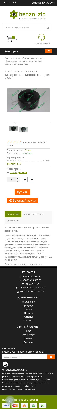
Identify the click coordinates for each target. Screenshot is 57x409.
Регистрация (28, 334)
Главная (8, 58)
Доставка (28, 342)
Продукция (28, 305)
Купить (22, 192)
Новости (28, 313)
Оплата (28, 338)
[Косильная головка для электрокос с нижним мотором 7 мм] (13, 129)
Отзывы (28, 316)
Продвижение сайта (12, 399)
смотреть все (14, 163)
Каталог (17, 58)
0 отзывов (28, 142)
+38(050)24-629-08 (32, 280)
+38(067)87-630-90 (32, 276)
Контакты (29, 320)
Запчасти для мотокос (33, 58)
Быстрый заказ (24, 200)
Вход (28, 330)
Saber (28, 150)
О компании (28, 301)
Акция (28, 309)
